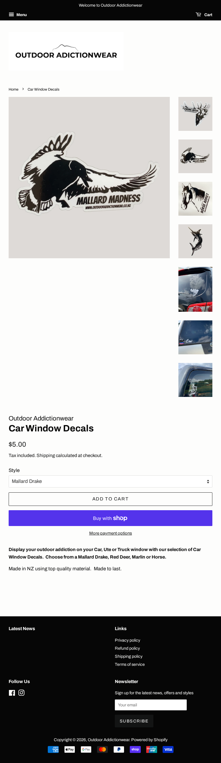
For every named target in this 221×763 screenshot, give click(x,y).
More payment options (110, 533)
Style (14, 470)
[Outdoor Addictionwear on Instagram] (21, 694)
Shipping (46, 455)
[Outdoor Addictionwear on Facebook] (12, 694)
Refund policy (127, 648)
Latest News (22, 628)
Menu (21, 15)
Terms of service (130, 664)
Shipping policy (128, 656)
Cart (207, 15)
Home (13, 89)
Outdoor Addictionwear (108, 739)
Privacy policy (127, 640)
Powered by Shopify (149, 739)
